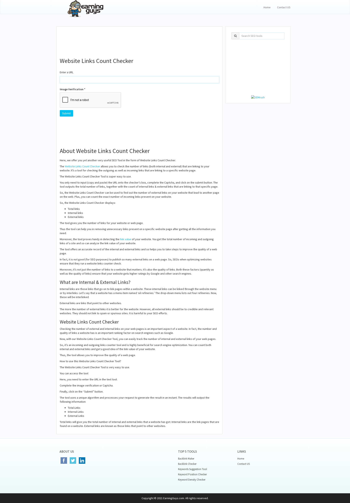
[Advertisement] (139, 40)
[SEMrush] (258, 97)
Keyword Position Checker (192, 474)
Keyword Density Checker (191, 479)
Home (267, 7)
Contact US (283, 7)
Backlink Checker (187, 464)
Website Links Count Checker (82, 166)
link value (125, 239)
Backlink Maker (186, 458)
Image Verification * (72, 89)
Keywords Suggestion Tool (192, 469)
